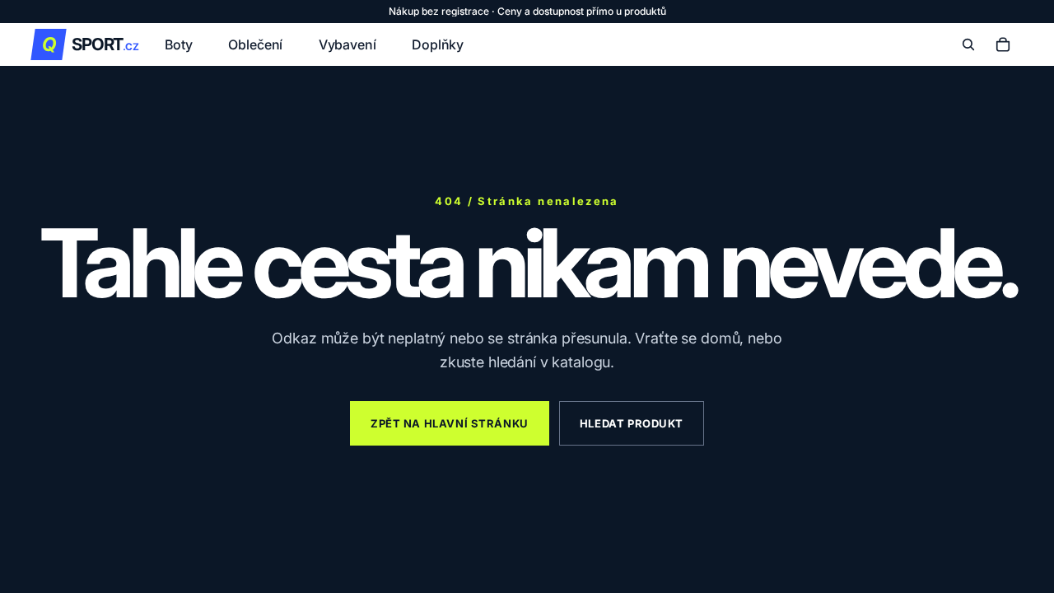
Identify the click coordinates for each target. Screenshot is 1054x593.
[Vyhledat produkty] (968, 44)
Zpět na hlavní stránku (450, 423)
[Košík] (1003, 44)
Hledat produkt (631, 423)
